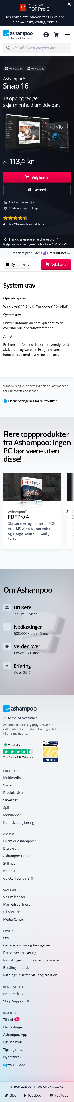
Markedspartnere (16, 904)
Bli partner (11, 912)
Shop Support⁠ (14, 1001)
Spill (6, 807)
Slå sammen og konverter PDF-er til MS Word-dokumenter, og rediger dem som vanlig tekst (32, 531)
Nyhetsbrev (12, 1057)
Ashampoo (14, 1064)
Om (6, 938)
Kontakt (9, 871)
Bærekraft (11, 848)
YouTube (61, 1095)
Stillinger (10, 863)
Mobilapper (12, 815)
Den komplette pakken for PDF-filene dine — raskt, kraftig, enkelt (34, 19)
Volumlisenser (14, 897)
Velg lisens (39, 177)
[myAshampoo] (46, 35)
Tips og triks (12, 1049)
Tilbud (10, 1019)
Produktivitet (13, 792)
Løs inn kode (13, 1042)
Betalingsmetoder (17, 967)
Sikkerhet (10, 800)
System (9, 785)
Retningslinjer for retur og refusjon (30, 975)
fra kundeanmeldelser (24, 223)
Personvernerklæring (19, 952)
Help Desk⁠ (11, 993)
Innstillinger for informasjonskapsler (31, 960)
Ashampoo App (15, 1034)
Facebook (35, 1095)
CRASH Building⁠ (16, 878)
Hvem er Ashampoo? (19, 841)
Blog (13, 1095)
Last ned (39, 189)
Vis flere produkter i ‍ (39, 253)
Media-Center (13, 919)
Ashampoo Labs (15, 856)
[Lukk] (69, 4)
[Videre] (67, 511)
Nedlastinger (13, 1027)
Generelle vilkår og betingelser (26, 945)
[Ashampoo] (20, 708)
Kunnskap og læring (18, 822)
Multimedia (12, 777)
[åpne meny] (67, 35)
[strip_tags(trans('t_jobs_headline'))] (50, 751)
